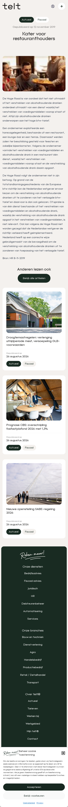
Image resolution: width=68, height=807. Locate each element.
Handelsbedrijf (33, 659)
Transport (33, 682)
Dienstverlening (32, 644)
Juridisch (33, 588)
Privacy (40, 803)
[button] (63, 753)
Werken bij (33, 716)
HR (33, 596)
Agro (33, 652)
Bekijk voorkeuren (34, 795)
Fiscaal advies (32, 580)
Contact (32, 738)
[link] (34, 278)
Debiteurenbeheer (33, 603)
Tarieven (33, 708)
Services (32, 618)
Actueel (33, 700)
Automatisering (32, 611)
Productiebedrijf (33, 667)
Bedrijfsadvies (32, 573)
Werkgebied (33, 723)
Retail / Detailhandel (32, 674)
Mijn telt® (33, 731)
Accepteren (34, 787)
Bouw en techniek (32, 637)
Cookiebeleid (29, 803)
